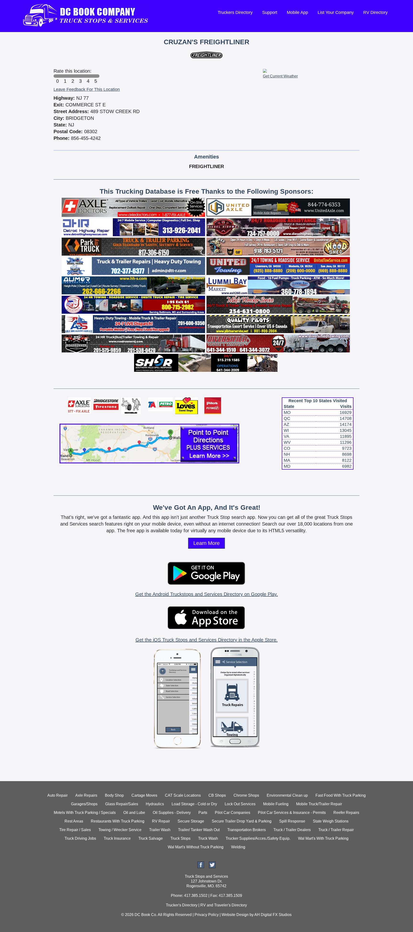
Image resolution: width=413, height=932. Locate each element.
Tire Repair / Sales (75, 830)
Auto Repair (57, 795)
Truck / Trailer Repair (336, 830)
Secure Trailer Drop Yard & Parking (242, 821)
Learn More (206, 543)
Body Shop (114, 795)
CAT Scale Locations (183, 795)
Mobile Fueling (275, 804)
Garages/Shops (84, 804)
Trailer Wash (159, 830)
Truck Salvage (150, 838)
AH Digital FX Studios (273, 915)
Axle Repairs (86, 795)
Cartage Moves (144, 795)
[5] (95, 76)
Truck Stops (180, 838)
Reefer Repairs (346, 813)
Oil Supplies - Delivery (172, 813)
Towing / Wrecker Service (119, 830)
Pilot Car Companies (232, 813)
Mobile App (297, 12)
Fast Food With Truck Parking (340, 795)
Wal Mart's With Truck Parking (323, 838)
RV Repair (161, 821)
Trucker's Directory (181, 905)
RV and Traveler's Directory (223, 905)
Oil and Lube (134, 813)
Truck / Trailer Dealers (292, 830)
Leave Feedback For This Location (87, 89)
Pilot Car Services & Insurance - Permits (292, 813)
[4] (88, 76)
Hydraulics (155, 804)
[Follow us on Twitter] (212, 867)
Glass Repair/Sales (121, 804)
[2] (72, 76)
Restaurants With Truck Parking (117, 821)
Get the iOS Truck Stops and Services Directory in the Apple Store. (207, 639)
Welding (238, 847)
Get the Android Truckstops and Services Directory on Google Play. (206, 594)
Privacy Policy (207, 915)
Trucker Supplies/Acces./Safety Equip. (258, 838)
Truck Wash (208, 838)
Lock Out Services (240, 804)
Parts (202, 813)
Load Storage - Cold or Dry (194, 804)
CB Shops (217, 795)
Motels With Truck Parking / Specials (85, 813)
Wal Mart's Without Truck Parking (195, 847)
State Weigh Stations (330, 821)
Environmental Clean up (287, 795)
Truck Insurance (117, 838)
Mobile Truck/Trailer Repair (319, 804)
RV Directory (375, 12)
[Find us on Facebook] (200, 867)
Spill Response (292, 821)
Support (269, 12)
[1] (65, 76)
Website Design (235, 915)
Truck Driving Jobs (80, 838)
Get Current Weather (280, 76)
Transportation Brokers (246, 830)
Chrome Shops (246, 795)
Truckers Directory (235, 12)
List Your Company (336, 12)
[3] (80, 76)
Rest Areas (74, 821)
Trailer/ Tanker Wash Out (199, 830)
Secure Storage (191, 821)
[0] (57, 76)
